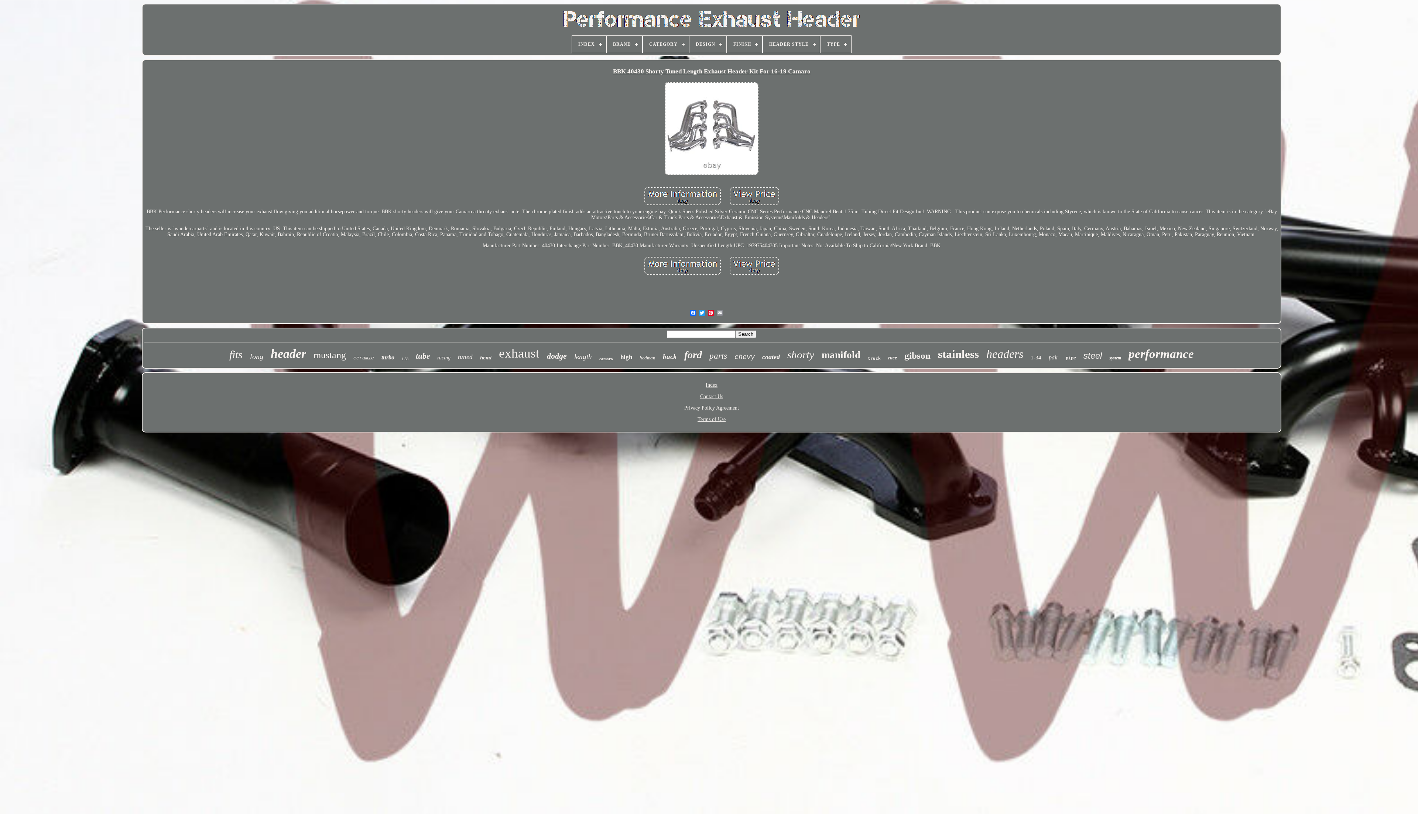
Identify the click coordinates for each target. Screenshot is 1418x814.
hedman (647, 358)
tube (423, 356)
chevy (744, 357)
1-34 (1036, 358)
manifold (841, 355)
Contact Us (711, 396)
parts (718, 356)
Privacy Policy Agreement (711, 408)
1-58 (405, 359)
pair (1053, 357)
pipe (1071, 358)
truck (874, 358)
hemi (485, 358)
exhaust (519, 353)
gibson (917, 356)
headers (1004, 354)
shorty (800, 355)
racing (444, 358)
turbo (387, 357)
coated (771, 357)
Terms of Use (712, 419)
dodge (557, 356)
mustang (330, 355)
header (288, 354)
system (1115, 358)
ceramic (363, 358)
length (583, 357)
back (670, 357)
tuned (465, 357)
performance (1161, 354)
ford (693, 355)
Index (711, 385)
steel (1092, 356)
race (892, 358)
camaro (606, 358)
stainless (958, 354)
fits (236, 354)
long (256, 356)
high (626, 357)
